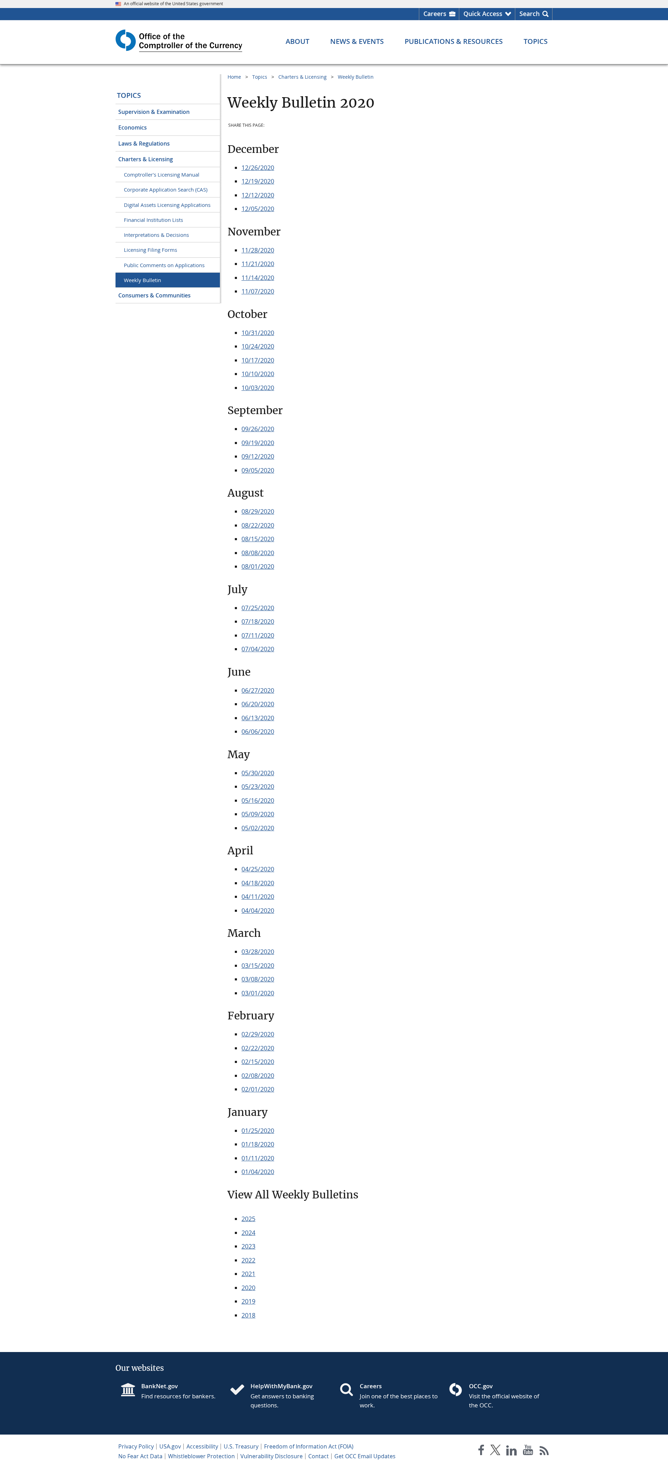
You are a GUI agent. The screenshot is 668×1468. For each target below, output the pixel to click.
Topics (129, 95)
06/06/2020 (257, 731)
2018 (248, 1315)
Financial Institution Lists (153, 219)
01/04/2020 (257, 1171)
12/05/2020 (257, 208)
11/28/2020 (257, 250)
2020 (248, 1287)
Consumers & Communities (154, 295)
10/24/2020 (257, 346)
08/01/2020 (257, 566)
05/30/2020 (257, 773)
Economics (132, 127)
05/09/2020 (257, 814)
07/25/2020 (257, 608)
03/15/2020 (257, 965)
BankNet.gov (159, 1386)
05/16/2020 (257, 800)
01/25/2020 (257, 1130)
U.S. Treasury (241, 1446)
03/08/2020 (257, 979)
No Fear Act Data (140, 1456)
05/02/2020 (257, 828)
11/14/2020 (257, 277)
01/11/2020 (257, 1158)
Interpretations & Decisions (156, 234)
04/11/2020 (257, 896)
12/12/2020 (257, 195)
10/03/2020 (257, 387)
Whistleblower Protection (201, 1456)
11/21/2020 (257, 263)
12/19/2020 (257, 181)
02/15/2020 (257, 1061)
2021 (248, 1273)
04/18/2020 (257, 883)
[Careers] (349, 1390)
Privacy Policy (136, 1446)
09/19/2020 (257, 442)
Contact (318, 1456)
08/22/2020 (257, 525)
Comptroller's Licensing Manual (161, 174)
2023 (248, 1246)
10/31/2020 (257, 332)
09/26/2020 (257, 429)
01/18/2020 (257, 1144)
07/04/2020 (257, 649)
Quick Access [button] (482, 13)
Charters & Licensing (145, 159)
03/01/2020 (257, 993)
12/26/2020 (257, 167)
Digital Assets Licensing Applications (167, 204)
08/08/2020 (257, 553)
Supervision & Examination (154, 112)
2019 (248, 1301)
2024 (248, 1232)
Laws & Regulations (144, 143)
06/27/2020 (257, 690)
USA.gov (170, 1446)
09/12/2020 (257, 456)
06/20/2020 (257, 704)
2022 (248, 1260)
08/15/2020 (257, 539)
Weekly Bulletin (142, 280)
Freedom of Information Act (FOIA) (308, 1446)
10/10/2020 (257, 374)
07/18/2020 (257, 621)
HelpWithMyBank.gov (281, 1386)
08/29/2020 (257, 511)
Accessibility (202, 1446)
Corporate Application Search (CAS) (165, 189)
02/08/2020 (257, 1075)
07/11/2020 (257, 635)
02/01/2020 (257, 1089)
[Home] (240, 1390)
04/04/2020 (257, 910)
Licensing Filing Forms (150, 249)
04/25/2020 (257, 869)
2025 (248, 1218)
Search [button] (529, 13)
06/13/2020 (257, 718)
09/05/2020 (257, 470)
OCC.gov (481, 1386)
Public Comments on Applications (164, 265)
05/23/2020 (257, 786)
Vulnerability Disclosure (271, 1456)
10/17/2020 (257, 360)
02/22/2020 (257, 1048)
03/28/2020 (257, 951)
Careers (434, 13)
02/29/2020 (257, 1034)
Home (234, 76)
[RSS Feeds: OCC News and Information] (544, 1451)
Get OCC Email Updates (365, 1456)
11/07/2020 (257, 291)
